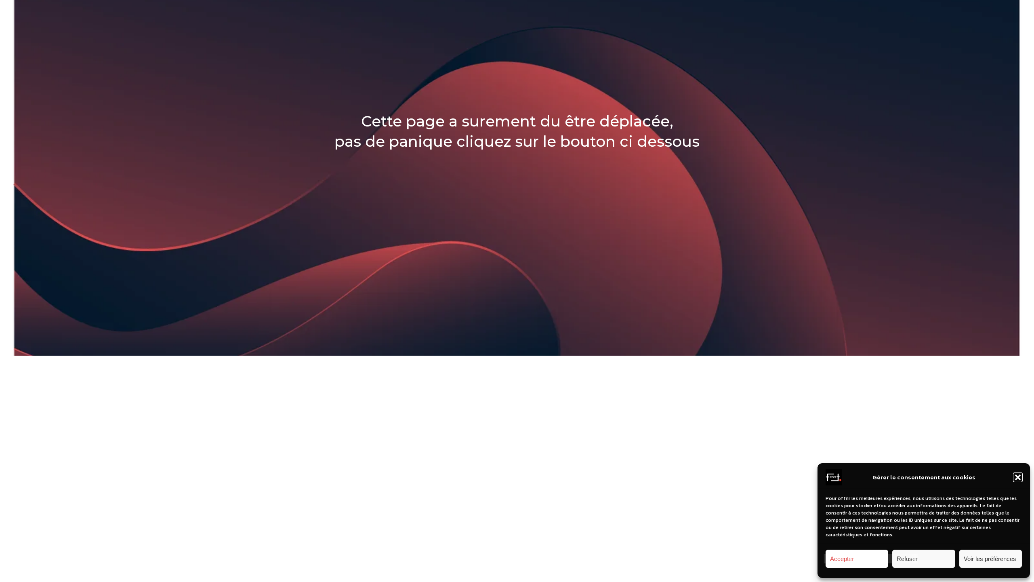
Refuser (907, 558)
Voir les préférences (990, 558)
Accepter (842, 558)
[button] (1018, 477)
